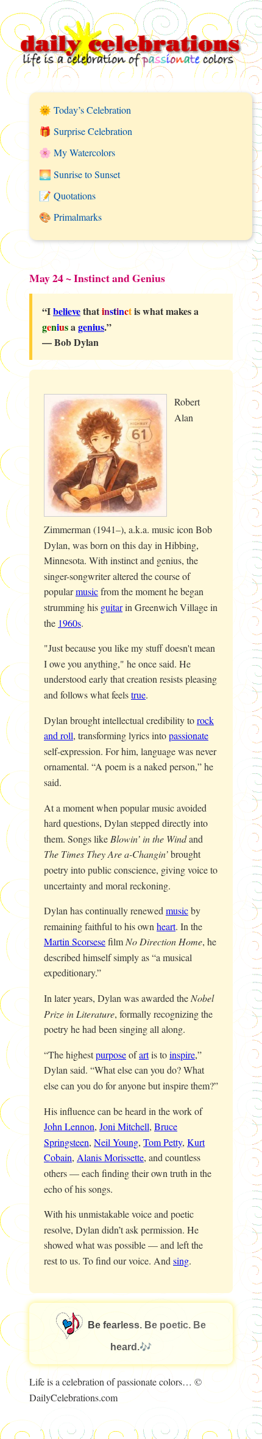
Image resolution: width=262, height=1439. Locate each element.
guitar (111, 607)
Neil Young (116, 1142)
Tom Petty (162, 1142)
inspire (182, 1054)
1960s (69, 622)
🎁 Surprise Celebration (85, 131)
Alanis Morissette (110, 1157)
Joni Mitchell (124, 1126)
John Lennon (69, 1126)
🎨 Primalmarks (70, 216)
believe (66, 311)
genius (91, 327)
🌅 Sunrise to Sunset (79, 174)
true (138, 694)
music (87, 591)
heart (166, 926)
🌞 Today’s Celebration (85, 109)
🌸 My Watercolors (77, 152)
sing (181, 1260)
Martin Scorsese (74, 941)
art (144, 1054)
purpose (111, 1054)
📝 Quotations (67, 195)
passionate (188, 735)
